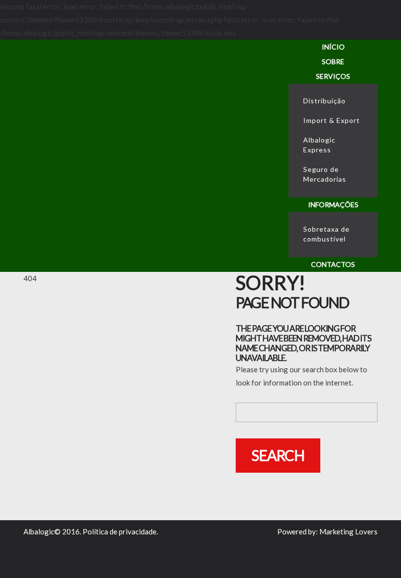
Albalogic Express (319, 145)
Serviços (333, 76)
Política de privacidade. (120, 531)
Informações (333, 204)
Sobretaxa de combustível (326, 234)
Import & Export (331, 120)
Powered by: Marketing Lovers (327, 531)
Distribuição (324, 100)
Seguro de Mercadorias (324, 174)
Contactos (333, 264)
